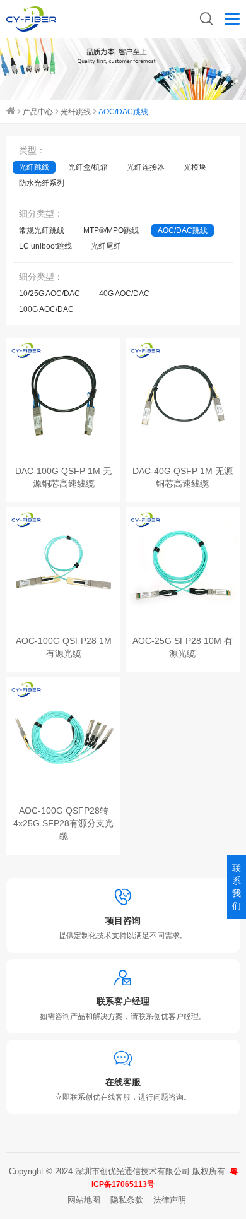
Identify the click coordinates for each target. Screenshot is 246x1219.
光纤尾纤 (106, 246)
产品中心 (38, 111)
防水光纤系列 (41, 183)
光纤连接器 (146, 167)
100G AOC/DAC (46, 309)
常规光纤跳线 (41, 230)
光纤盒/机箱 (88, 167)
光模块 (195, 167)
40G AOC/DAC (124, 293)
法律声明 (169, 1199)
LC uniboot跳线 (45, 246)
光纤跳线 (76, 111)
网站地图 (83, 1199)
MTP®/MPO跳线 (111, 230)
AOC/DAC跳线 (123, 111)
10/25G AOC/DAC (49, 293)
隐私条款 (126, 1199)
